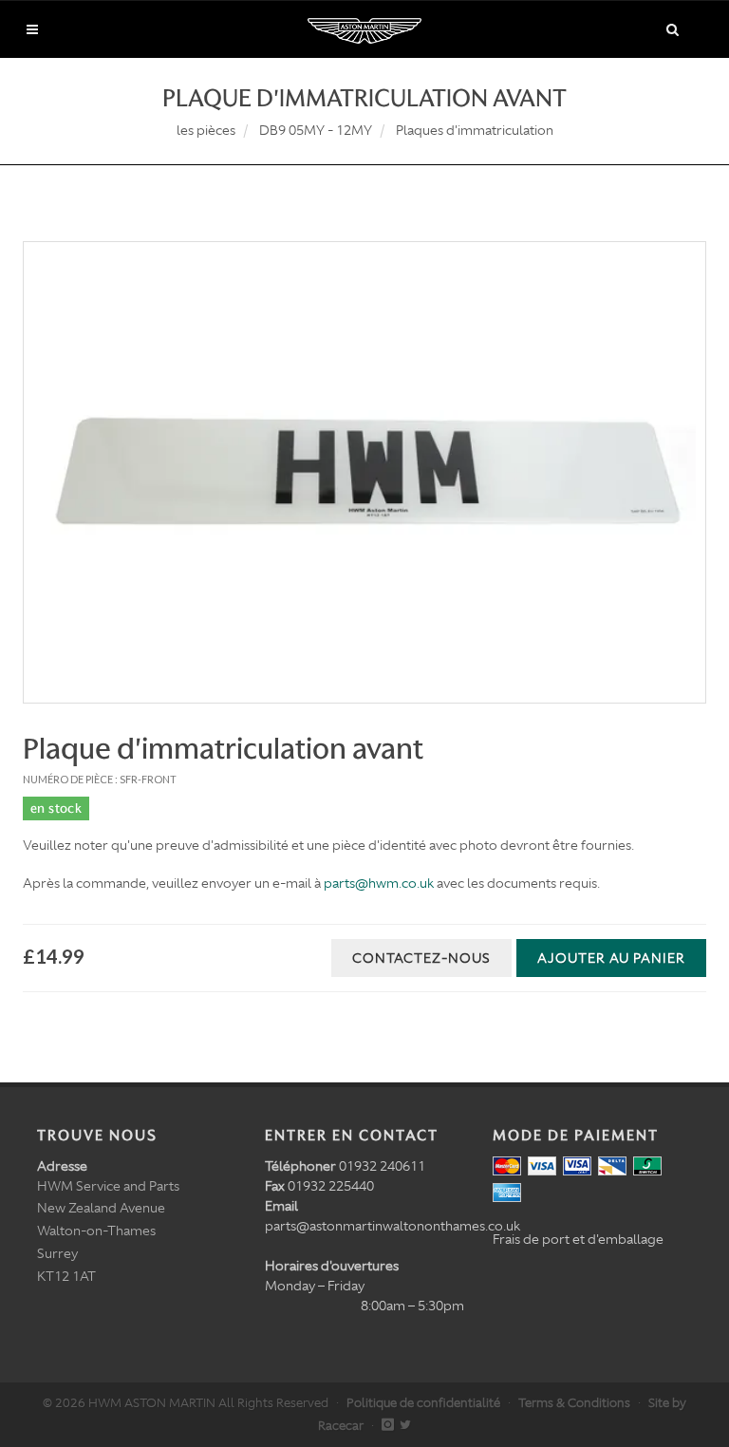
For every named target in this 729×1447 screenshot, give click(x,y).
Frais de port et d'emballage (578, 1239)
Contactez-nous (421, 958)
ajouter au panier (611, 958)
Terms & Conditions (574, 1403)
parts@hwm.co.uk (379, 883)
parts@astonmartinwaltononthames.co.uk (392, 1225)
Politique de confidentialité (423, 1403)
